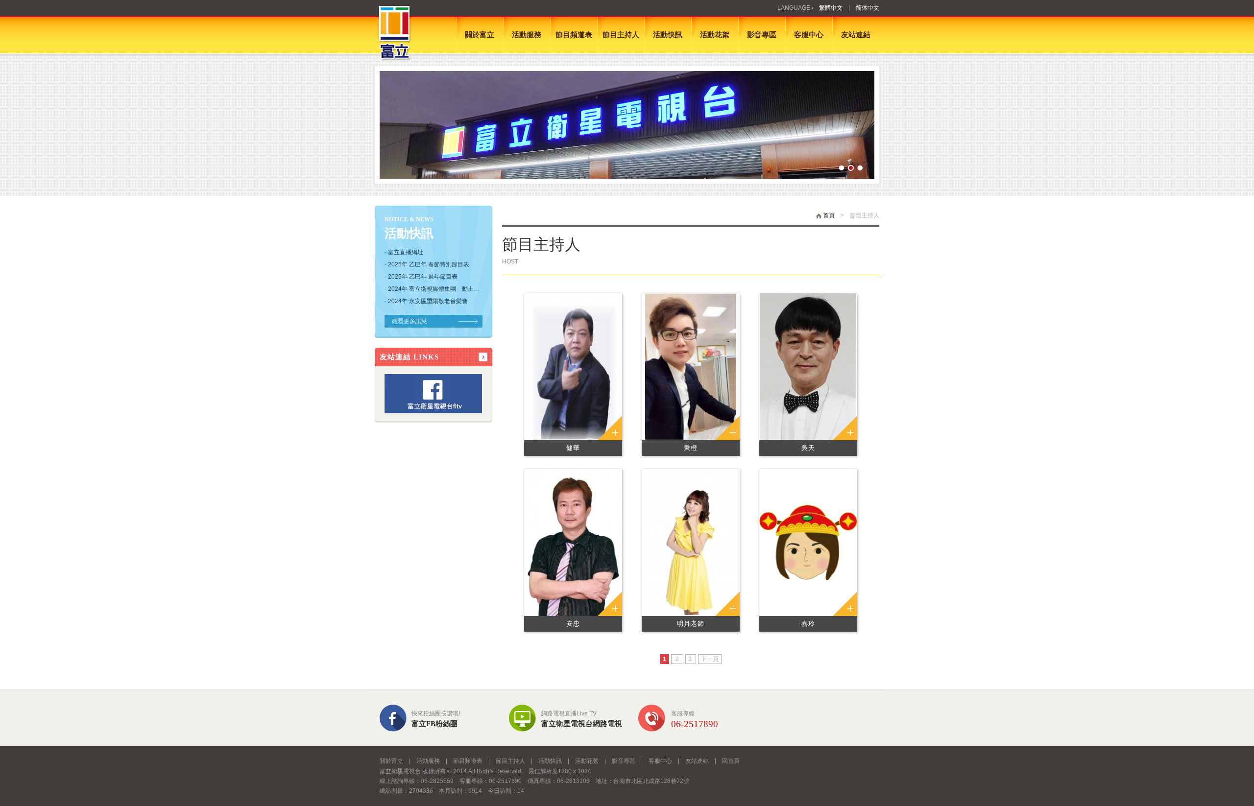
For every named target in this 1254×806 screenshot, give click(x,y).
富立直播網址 (405, 252)
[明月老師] (691, 542)
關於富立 (479, 35)
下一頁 (710, 659)
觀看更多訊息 (409, 321)
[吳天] (808, 366)
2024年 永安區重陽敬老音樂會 (428, 301)
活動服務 (526, 35)
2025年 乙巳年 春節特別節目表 (428, 264)
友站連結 (855, 35)
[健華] (573, 366)
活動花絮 (714, 35)
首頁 (828, 215)
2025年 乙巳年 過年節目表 (423, 276)
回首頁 (731, 761)
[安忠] (573, 542)
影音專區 (761, 35)
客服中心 (808, 35)
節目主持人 (621, 35)
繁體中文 (831, 7)
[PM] (627, 125)
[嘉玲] (808, 542)
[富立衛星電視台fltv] (433, 410)
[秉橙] (690, 366)
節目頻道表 (573, 35)
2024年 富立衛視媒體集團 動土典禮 (436, 288)
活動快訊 (667, 35)
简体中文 (867, 7)
